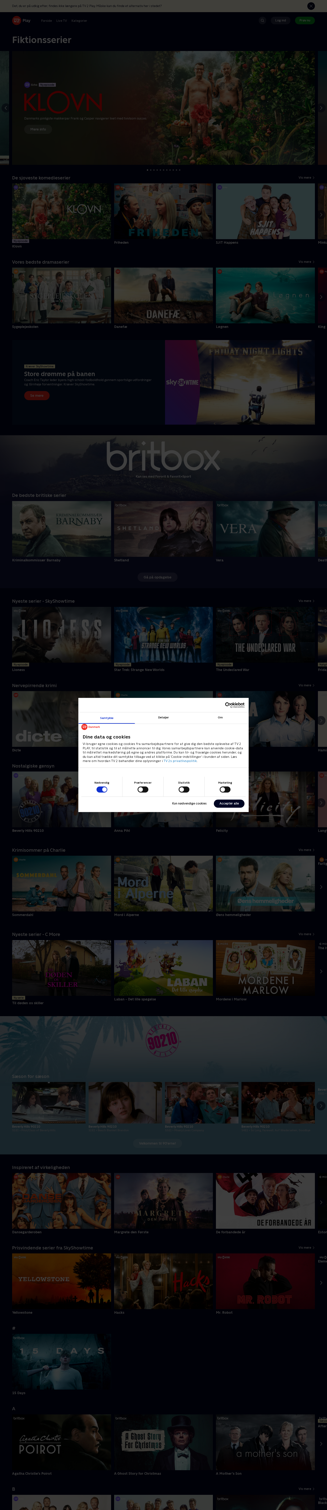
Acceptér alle (229, 803)
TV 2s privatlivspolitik (180, 761)
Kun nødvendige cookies (189, 803)
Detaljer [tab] (163, 717)
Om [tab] (220, 717)
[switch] (143, 789)
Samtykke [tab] (107, 718)
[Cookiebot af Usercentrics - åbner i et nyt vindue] (227, 705)
